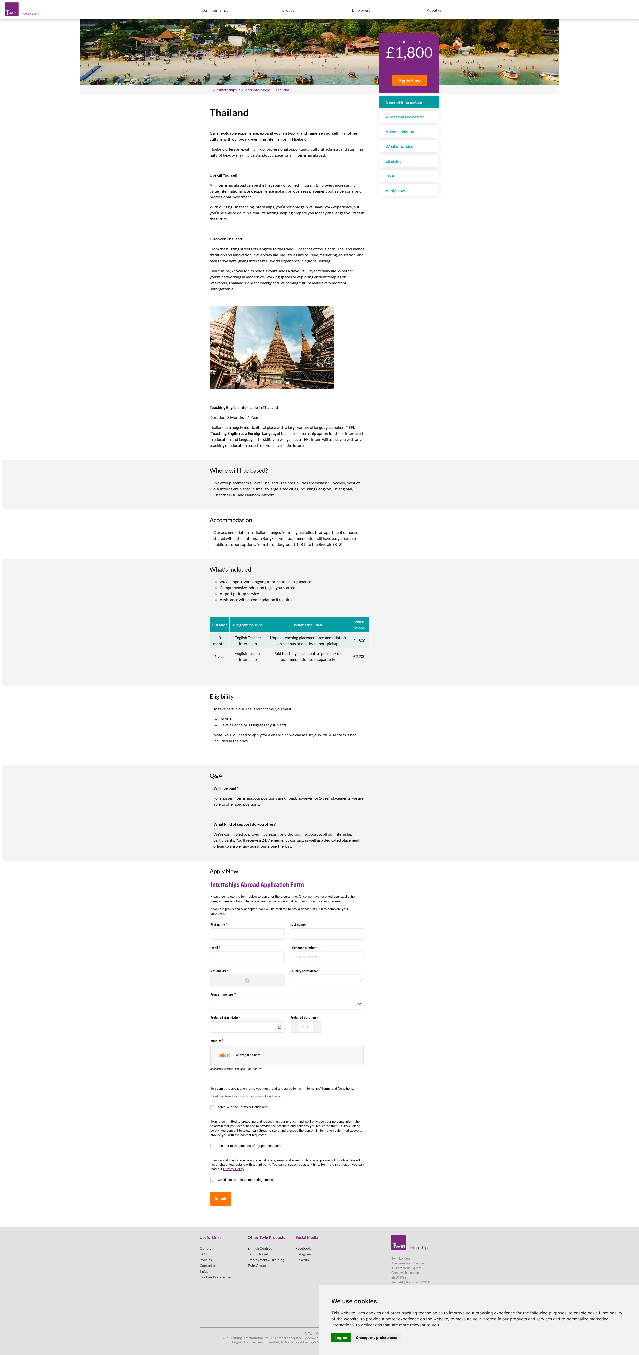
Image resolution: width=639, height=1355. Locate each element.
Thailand (282, 90)
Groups (288, 10)
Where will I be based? (405, 116)
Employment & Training (266, 1260)
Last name (304, 924)
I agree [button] (341, 1337)
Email (221, 947)
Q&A (390, 175)
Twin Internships (224, 90)
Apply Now (409, 80)
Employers (361, 10)
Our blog (206, 1248)
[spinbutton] (305, 1027)
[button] (295, 1027)
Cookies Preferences (216, 1277)
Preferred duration (310, 1017)
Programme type (228, 994)
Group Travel (258, 1254)
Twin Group (257, 1265)
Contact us (208, 1265)
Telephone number (309, 947)
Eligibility (394, 161)
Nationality (225, 971)
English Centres (260, 1248)
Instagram (303, 1254)
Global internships (256, 90)
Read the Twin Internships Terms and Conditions (245, 1096)
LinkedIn (302, 1260)
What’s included (399, 146)
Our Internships (215, 10)
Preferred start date (231, 1017)
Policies (206, 1260)
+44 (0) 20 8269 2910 (413, 1282)
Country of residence (311, 971)
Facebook (303, 1248)
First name (224, 924)
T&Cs (204, 1271)
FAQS (204, 1254)
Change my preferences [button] (376, 1337)
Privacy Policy (233, 1169)
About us (434, 10)
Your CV (222, 1040)
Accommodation (400, 131)
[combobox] (327, 980)
